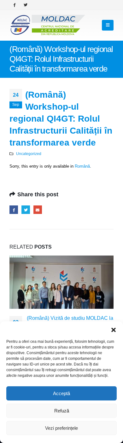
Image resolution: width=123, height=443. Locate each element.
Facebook (13, 209)
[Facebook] (14, 4)
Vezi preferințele (61, 428)
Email (37, 209)
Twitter (25, 209)
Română (82, 166)
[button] (113, 329)
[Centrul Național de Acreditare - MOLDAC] (47, 25)
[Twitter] (25, 4)
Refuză (61, 410)
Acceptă (61, 393)
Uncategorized (28, 154)
